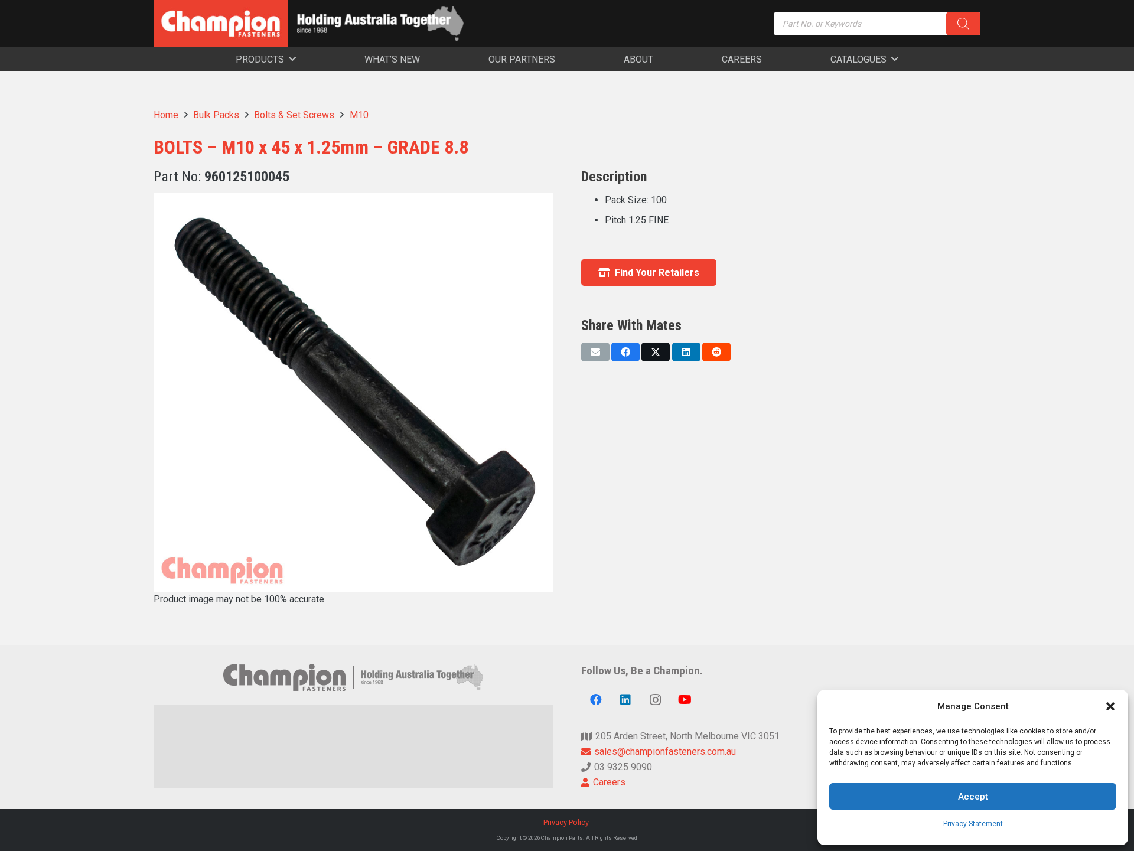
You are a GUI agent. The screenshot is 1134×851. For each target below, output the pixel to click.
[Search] (963, 23)
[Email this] (595, 352)
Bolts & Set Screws (294, 114)
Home (166, 114)
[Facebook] (596, 700)
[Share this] (625, 352)
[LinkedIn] (625, 700)
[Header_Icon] (221, 23)
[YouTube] (684, 700)
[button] (1110, 706)
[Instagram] (655, 700)
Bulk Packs (216, 114)
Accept (973, 796)
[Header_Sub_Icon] (380, 23)
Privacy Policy (567, 822)
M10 (359, 114)
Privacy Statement (973, 824)
